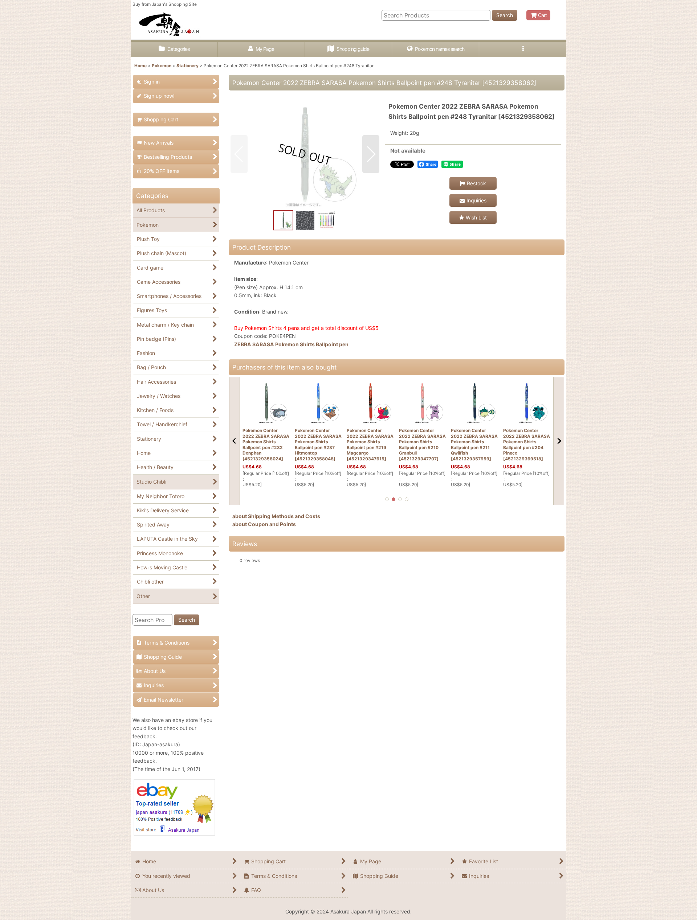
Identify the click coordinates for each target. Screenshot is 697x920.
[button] (522, 49)
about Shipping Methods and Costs (276, 516)
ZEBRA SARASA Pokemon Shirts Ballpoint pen (291, 344)
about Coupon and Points (264, 524)
